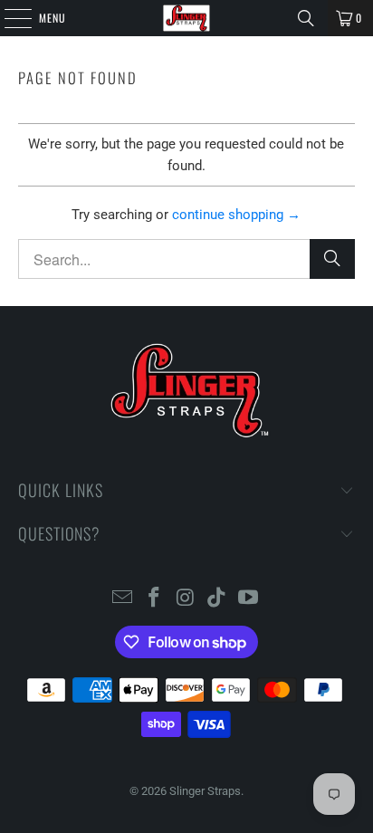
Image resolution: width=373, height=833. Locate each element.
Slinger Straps (205, 791)
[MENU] (8, 18)
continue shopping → (236, 214)
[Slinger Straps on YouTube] (249, 599)
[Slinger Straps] (186, 18)
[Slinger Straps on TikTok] (217, 599)
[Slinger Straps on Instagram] (185, 599)
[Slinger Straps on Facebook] (153, 599)
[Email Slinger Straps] (123, 599)
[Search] (306, 18)
